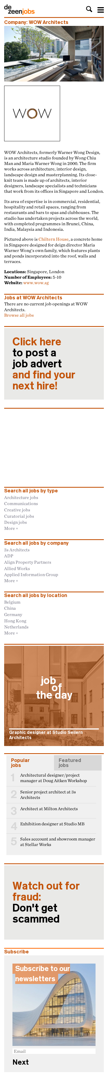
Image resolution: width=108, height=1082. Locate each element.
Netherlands (16, 627)
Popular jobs (20, 763)
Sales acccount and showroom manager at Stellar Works (57, 841)
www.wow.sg (36, 282)
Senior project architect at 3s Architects (48, 794)
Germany (13, 614)
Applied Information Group (31, 574)
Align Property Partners (27, 562)
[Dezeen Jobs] (19, 13)
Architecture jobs (21, 497)
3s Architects (17, 549)
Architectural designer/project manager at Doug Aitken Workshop (53, 777)
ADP (8, 555)
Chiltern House (53, 239)
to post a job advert (43, 363)
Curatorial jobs (19, 516)
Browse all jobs (19, 315)
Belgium (12, 602)
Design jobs (15, 522)
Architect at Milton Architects (49, 808)
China (10, 608)
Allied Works (17, 568)
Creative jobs (17, 509)
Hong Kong (15, 620)
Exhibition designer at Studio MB (52, 823)
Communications (21, 503)
